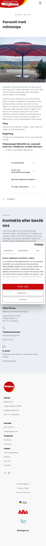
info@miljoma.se (9, 361)
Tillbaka (11, 199)
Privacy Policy (23, 488)
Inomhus (7, 440)
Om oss (7, 461)
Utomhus (7, 444)
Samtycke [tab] (8, 250)
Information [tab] (23, 250)
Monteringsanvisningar (22, 179)
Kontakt (7, 465)
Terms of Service (23, 492)
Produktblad (17, 163)
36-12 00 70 (8, 339)
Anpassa (21, 293)
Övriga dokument (20, 187)
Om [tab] (37, 250)
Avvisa (23, 300)
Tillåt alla (23, 287)
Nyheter (7, 457)
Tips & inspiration (11, 452)
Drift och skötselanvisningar (20, 171)
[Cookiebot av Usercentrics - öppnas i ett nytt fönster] (34, 244)
